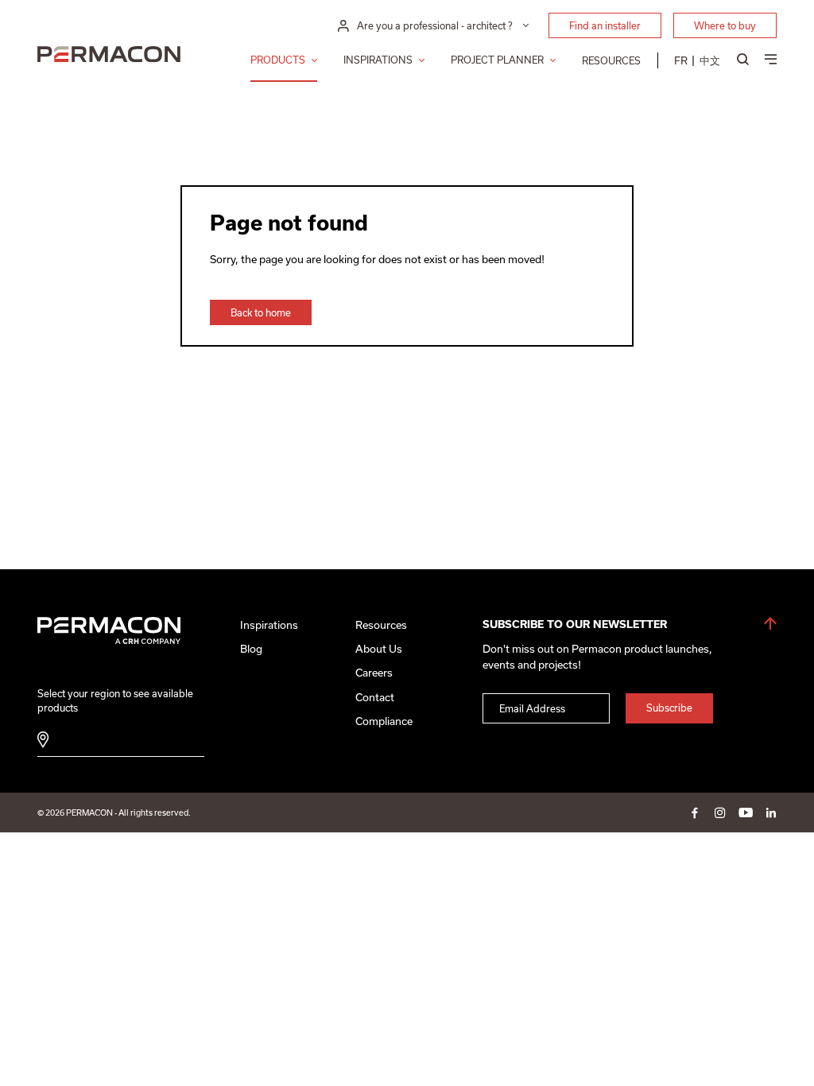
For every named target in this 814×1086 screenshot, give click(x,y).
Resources (611, 60)
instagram (720, 812)
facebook (694, 812)
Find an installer (605, 25)
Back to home (261, 312)
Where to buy (725, 25)
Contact (374, 697)
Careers (374, 672)
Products (277, 59)
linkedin (771, 812)
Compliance (384, 721)
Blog (251, 648)
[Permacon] (108, 55)
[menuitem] (681, 60)
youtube (745, 812)
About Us (378, 648)
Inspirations (378, 59)
